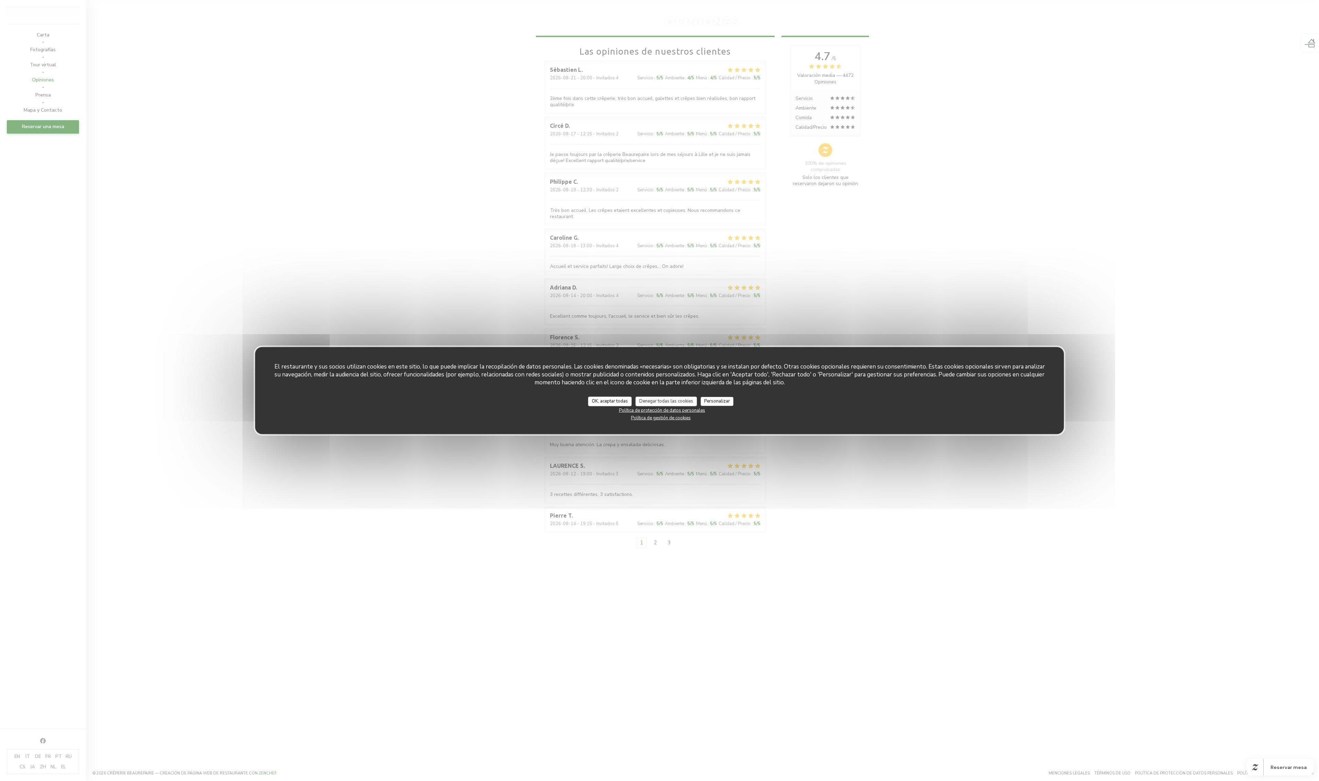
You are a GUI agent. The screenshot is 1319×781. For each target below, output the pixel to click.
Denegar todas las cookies (666, 401)
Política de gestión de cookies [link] (661, 418)
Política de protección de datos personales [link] (662, 410)
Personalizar (717, 401)
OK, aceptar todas (610, 401)
